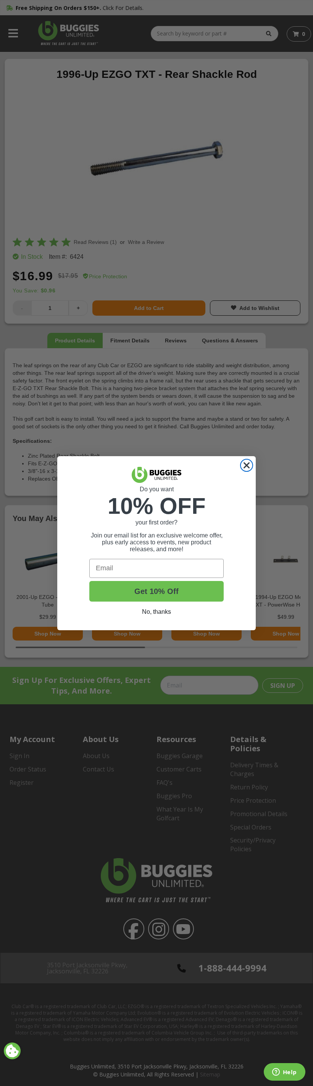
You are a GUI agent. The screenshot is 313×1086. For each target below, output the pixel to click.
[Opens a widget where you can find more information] (284, 1072)
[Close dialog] (246, 465)
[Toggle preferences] (12, 1050)
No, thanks (156, 611)
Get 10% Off (156, 591)
